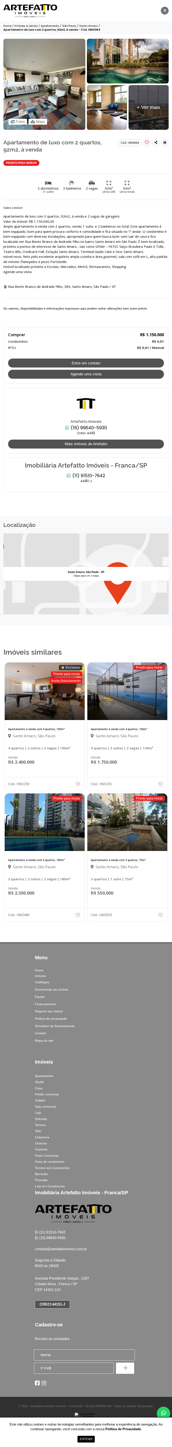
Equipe (40, 996)
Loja (38, 1112)
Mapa (40, 122)
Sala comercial (45, 1106)
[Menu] (165, 11)
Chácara (41, 1143)
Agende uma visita (86, 374)
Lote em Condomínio (50, 1186)
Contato (40, 1033)
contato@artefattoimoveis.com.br (61, 1249)
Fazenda (41, 1149)
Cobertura (42, 1137)
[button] (165, 143)
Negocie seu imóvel (49, 1011)
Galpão (40, 1100)
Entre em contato (86, 363)
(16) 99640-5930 (88, 428)
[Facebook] (37, 1383)
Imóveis (40, 976)
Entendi (86, 1439)
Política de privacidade (51, 1018)
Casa (38, 1088)
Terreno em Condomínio (52, 1168)
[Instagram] (43, 1383)
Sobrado (41, 1119)
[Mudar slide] (81, 691)
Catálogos (42, 982)
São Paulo (69, 26)
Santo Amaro (88, 26)
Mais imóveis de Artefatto (86, 444)
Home (7, 26)
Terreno (40, 1125)
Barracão (41, 1174)
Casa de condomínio (49, 1161)
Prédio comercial (47, 1094)
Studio (39, 1082)
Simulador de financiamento (55, 1026)
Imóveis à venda (26, 26)
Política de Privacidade (123, 1429)
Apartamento (50, 26)
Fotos (20, 122)
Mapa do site (44, 1040)
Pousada (41, 1180)
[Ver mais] (128, 82)
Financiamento (45, 1004)
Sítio (38, 1131)
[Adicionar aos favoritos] (78, 784)
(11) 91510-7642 (88, 476)
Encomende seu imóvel (51, 989)
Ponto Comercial (46, 1155)
